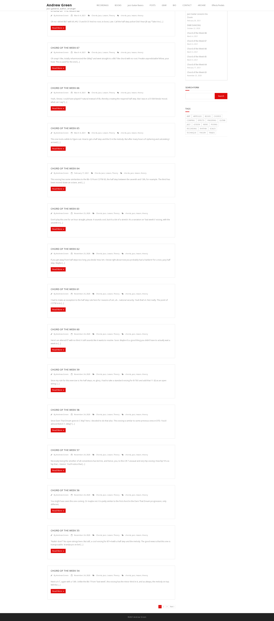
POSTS (152, 5)
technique (191, 133)
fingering (211, 120)
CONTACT (187, 5)
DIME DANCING (194, 25)
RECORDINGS (102, 5)
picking (214, 124)
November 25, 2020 (194, 75)
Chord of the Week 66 (65, 87)
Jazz (100, 15)
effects (201, 120)
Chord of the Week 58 (65, 409)
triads (212, 133)
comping (191, 120)
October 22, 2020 (193, 28)
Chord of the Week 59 (65, 369)
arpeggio (197, 116)
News (205, 124)
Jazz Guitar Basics (135, 5)
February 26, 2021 (194, 20)
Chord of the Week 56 (65, 490)
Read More (57, 28)
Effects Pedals (218, 5)
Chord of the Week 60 (65, 329)
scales (212, 128)
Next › (172, 606)
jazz (129, 15)
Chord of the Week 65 (65, 128)
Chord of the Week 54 (65, 570)
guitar (222, 120)
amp (188, 116)
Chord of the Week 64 (65, 168)
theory (140, 15)
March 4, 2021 (192, 36)
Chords (94, 15)
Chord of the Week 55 (65, 530)
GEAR (164, 5)
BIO (174, 5)
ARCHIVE (202, 5)
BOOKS (118, 5)
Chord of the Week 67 (65, 47)
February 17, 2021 (194, 68)
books (208, 116)
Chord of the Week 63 (65, 208)
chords (123, 15)
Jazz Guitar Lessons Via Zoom (197, 16)
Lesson (105, 15)
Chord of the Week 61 (65, 289)
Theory (112, 15)
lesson (134, 15)
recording (192, 128)
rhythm (203, 128)
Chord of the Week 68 (197, 33)
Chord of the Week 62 (65, 248)
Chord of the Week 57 (65, 450)
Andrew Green (62, 15)
